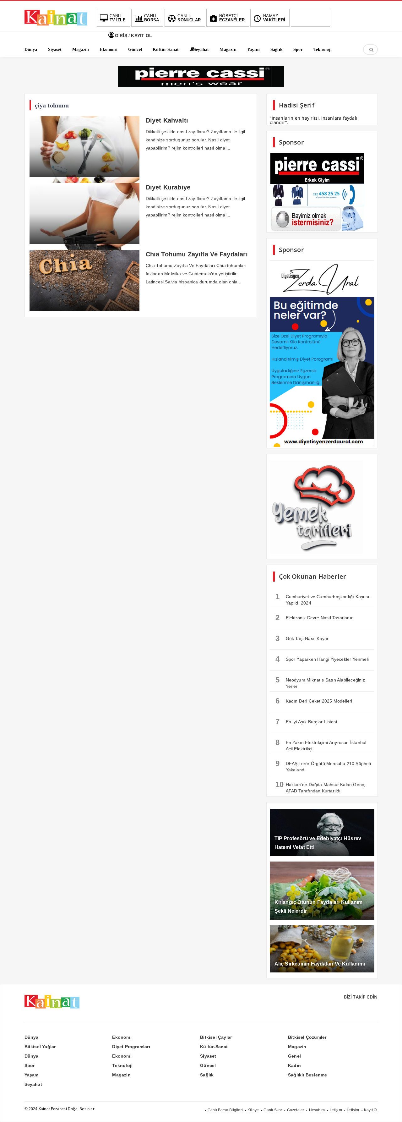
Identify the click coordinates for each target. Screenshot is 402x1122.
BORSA (151, 18)
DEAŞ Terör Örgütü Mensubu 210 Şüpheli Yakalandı (323, 765)
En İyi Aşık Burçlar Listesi (306, 721)
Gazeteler (295, 1110)
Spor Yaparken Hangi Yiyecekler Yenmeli (322, 659)
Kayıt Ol (371, 1110)
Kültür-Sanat (214, 1046)
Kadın (294, 1065)
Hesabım (317, 1110)
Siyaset (208, 1056)
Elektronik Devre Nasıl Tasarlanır (314, 617)
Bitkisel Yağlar (40, 1046)
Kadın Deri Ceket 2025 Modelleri (313, 701)
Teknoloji (122, 1065)
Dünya (31, 1037)
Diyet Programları (131, 1046)
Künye (253, 1110)
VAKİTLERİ (274, 18)
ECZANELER (232, 18)
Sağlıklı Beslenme (307, 1074)
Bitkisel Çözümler (307, 1037)
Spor (29, 1065)
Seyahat (33, 1084)
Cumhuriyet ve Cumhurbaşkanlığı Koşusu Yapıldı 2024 (323, 598)
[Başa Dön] (391, 1111)
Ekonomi (121, 1037)
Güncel (208, 1065)
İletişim (335, 1110)
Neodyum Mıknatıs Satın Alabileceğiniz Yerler (320, 682)
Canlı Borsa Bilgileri (225, 1110)
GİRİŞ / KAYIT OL (133, 35)
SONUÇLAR (189, 18)
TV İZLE (118, 18)
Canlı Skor (272, 1110)
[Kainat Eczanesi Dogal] (55, 25)
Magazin (297, 1046)
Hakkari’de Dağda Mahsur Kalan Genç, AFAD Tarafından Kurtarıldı (320, 786)
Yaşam (31, 1074)
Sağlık (207, 1074)
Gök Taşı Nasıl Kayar (302, 638)
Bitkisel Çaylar (216, 1037)
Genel (294, 1056)
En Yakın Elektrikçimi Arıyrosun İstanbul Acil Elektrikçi (321, 744)
